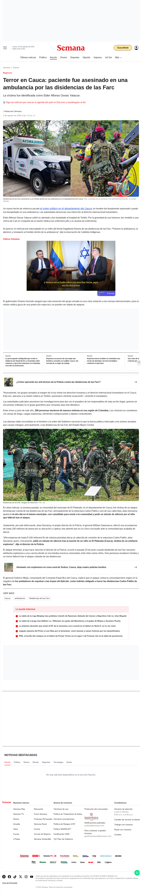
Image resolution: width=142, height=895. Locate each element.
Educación (38, 809)
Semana (6, 67)
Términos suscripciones (64, 819)
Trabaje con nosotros (123, 824)
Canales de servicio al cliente (127, 819)
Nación (16, 67)
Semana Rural (40, 824)
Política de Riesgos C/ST (64, 824)
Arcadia (16, 824)
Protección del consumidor (96, 809)
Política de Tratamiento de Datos (68, 814)
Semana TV (18, 814)
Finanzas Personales (43, 819)
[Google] (4, 876)
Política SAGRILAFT (62, 829)
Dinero (16, 819)
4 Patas (16, 839)
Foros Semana (40, 814)
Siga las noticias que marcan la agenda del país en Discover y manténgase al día (46, 102)
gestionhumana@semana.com (97, 836)
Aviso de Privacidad (12, 883)
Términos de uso (61, 809)
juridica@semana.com (94, 825)
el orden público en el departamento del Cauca (66, 208)
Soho (15, 829)
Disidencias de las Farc (39, 598)
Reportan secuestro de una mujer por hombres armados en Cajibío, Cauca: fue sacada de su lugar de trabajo (62, 361)
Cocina (37, 829)
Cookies (117, 834)
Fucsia (16, 834)
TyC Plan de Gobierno (63, 839)
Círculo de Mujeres (42, 834)
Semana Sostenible (42, 839)
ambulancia (20, 598)
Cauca (7, 598)
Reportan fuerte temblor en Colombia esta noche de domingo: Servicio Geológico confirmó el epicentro (103, 361)
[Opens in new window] (9, 876)
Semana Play (19, 809)
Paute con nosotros (122, 829)
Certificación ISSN (61, 834)
